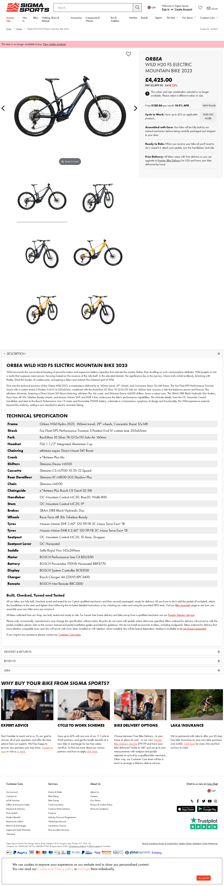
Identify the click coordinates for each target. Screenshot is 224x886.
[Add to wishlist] (128, 54)
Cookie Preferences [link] (210, 843)
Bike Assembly (183, 605)
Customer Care (14, 784)
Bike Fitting (53, 796)
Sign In (166, 9)
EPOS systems (94, 846)
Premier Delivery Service (181, 615)
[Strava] (192, 801)
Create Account (183, 9)
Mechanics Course (57, 825)
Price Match (12, 813)
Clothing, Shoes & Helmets (50, 19)
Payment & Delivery (15, 808)
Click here (189, 744)
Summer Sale (10, 19)
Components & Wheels (93, 19)
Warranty (10, 834)
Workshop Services (57, 821)
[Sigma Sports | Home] (27, 7)
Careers (94, 796)
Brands (144, 17)
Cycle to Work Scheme (59, 808)
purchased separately (194, 629)
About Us (95, 784)
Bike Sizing (53, 800)
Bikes (35, 17)
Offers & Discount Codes (18, 804)
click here (92, 751)
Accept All (203, 878)
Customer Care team (69, 634)
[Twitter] (204, 801)
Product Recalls (13, 817)
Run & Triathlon (115, 19)
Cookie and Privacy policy (55, 869)
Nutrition (133, 17)
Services (53, 784)
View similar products (54, 44)
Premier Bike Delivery (169, 160)
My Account (12, 792)
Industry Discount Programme (62, 817)
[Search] (137, 7)
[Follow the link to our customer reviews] (204, 823)
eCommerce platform (77, 846)
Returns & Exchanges (16, 825)
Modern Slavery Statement (190, 843)
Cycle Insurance (56, 804)
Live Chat (212, 784)
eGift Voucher (13, 800)
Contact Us (11, 796)
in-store (21, 751)
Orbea (19, 28)
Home (8, 28)
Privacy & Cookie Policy (101, 804)
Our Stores (95, 800)
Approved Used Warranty (18, 829)
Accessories (76, 17)
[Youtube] (210, 801)
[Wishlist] (200, 8)
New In (25, 19)
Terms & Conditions (99, 808)
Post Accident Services (58, 829)
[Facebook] (198, 801)
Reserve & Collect (14, 821)
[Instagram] (216, 801)
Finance (52, 813)
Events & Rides (55, 792)
